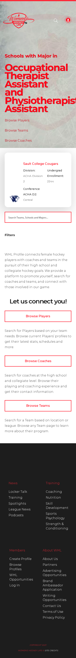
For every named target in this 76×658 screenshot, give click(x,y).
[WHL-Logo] (18, 20)
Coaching (54, 492)
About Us (50, 559)
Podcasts (16, 515)
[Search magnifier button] (66, 217)
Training (15, 497)
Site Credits (51, 650)
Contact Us (52, 606)
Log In (14, 585)
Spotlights (17, 503)
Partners (50, 565)
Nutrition (53, 497)
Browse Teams (16, 130)
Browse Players (17, 120)
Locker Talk (18, 492)
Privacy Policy (54, 617)
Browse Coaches (18, 140)
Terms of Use (53, 612)
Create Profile (20, 559)
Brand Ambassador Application (53, 585)
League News (19, 509)
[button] (55, 20)
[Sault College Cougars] (38, 180)
